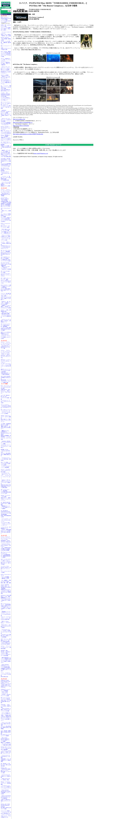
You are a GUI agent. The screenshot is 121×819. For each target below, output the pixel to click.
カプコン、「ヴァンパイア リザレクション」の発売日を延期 (6, 647)
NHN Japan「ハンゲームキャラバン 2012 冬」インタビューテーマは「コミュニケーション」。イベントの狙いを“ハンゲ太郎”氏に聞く (6, 363)
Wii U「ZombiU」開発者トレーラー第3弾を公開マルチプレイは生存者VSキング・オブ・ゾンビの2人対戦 (6, 54)
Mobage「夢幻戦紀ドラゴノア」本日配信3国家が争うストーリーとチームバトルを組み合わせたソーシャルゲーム (6, 138)
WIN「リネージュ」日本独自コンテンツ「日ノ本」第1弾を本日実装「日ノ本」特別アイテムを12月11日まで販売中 (6, 642)
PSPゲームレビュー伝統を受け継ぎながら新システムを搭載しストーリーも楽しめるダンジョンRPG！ (6, 20)
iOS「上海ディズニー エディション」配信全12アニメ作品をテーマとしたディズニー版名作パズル (6, 281)
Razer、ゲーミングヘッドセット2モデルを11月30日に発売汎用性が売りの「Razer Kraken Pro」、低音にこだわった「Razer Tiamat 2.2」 (6, 389)
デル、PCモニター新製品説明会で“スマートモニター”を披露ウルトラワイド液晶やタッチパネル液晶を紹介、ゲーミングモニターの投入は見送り (6, 218)
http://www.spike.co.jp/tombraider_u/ (22, 122)
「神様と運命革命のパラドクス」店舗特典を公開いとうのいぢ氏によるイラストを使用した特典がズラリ (6, 660)
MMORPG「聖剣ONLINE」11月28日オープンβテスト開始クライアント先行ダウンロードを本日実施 (6, 653)
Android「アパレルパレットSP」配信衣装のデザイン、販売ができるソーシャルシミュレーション (6, 498)
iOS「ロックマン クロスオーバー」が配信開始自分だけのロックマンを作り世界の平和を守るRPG (6, 253)
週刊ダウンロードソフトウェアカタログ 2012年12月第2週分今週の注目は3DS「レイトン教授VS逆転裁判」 (6, 372)
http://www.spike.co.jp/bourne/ (21, 125)
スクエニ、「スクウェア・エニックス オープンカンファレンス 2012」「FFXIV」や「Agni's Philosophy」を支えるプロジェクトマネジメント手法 (6, 354)
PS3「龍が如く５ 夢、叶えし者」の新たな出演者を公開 (6, 765)
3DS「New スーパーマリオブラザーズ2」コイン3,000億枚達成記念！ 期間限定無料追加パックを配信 (6, 555)
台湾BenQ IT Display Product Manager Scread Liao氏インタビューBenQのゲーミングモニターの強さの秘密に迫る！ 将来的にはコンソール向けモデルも (6, 684)
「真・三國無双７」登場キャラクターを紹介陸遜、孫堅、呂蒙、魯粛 (6, 581)
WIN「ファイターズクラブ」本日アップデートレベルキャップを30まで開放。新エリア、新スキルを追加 (6, 562)
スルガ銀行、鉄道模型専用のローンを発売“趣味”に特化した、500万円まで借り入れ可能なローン (6, 426)
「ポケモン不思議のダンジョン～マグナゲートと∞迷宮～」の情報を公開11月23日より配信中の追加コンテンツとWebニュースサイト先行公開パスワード (6, 717)
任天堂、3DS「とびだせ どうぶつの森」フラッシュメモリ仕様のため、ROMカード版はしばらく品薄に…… (6, 27)
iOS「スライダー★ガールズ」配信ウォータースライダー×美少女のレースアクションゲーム (6, 274)
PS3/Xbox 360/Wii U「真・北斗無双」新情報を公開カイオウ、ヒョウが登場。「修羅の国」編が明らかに (6, 40)
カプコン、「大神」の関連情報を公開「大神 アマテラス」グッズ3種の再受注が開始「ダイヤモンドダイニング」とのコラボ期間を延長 (6, 313)
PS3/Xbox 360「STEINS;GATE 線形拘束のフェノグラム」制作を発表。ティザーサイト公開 (6, 770)
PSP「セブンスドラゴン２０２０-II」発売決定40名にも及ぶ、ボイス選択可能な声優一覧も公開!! (6, 700)
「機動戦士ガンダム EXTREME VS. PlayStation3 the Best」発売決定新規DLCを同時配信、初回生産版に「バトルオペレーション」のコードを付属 (6, 435)
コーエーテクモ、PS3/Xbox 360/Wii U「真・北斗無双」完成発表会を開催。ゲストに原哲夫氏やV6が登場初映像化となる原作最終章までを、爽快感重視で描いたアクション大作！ (6, 202)
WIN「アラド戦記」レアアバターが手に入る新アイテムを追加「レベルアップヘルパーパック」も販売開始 (6, 465)
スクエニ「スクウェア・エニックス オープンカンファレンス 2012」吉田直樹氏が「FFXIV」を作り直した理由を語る (6, 539)
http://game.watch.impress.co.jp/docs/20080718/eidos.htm (28, 134)
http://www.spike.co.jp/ (19, 119)
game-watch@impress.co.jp (40, 153)
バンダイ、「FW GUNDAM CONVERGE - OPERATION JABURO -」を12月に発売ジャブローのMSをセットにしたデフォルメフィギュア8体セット (6, 96)
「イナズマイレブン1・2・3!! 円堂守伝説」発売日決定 (6, 459)
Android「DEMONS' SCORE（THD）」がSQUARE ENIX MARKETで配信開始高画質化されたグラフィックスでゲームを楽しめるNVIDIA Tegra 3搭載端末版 (6, 589)
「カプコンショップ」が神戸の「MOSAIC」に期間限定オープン (6, 320)
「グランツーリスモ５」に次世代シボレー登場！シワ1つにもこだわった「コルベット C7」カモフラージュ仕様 (6, 238)
